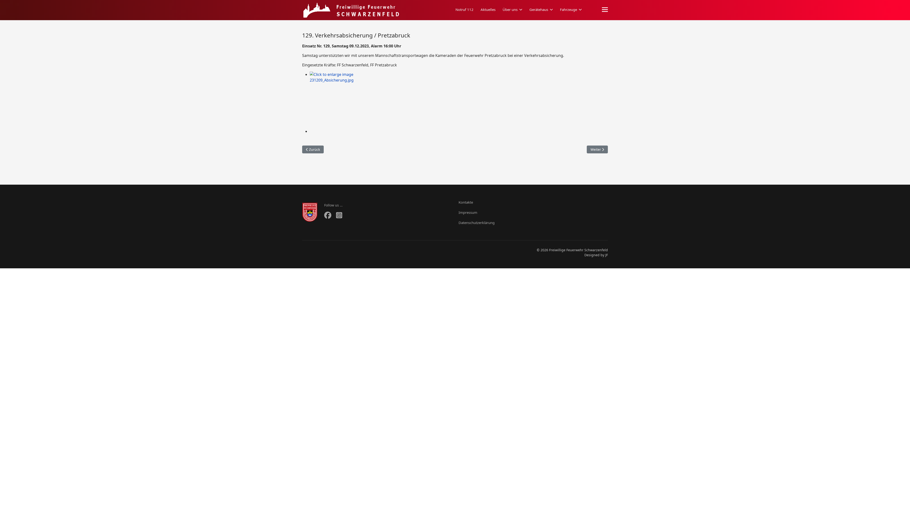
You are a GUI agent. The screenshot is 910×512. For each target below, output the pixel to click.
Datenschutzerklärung (477, 222)
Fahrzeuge (568, 9)
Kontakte (466, 202)
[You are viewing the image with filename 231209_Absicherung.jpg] (459, 100)
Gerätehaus (538, 9)
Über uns (510, 9)
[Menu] (605, 9)
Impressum (468, 212)
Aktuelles (488, 9)
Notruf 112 (464, 9)
